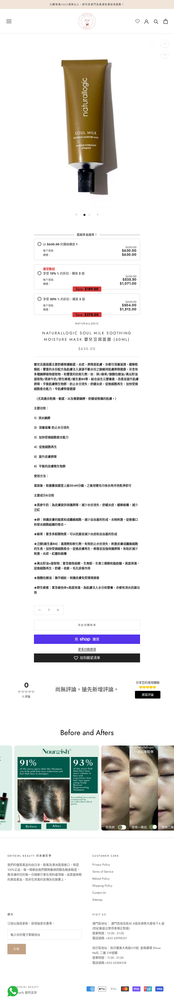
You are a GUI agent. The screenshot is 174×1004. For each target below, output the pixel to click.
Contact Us (99, 892)
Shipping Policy (102, 885)
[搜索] (156, 21)
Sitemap (97, 899)
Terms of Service (102, 871)
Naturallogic (87, 323)
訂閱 (17, 949)
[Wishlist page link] (137, 21)
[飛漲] (165, 43)
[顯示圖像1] (84, 215)
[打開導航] (8, 21)
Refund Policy (100, 878)
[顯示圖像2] (89, 215)
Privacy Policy (101, 864)
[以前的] (76, 215)
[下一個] (97, 215)
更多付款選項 (87, 649)
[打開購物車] (166, 21)
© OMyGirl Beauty (25, 987)
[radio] (87, 249)
